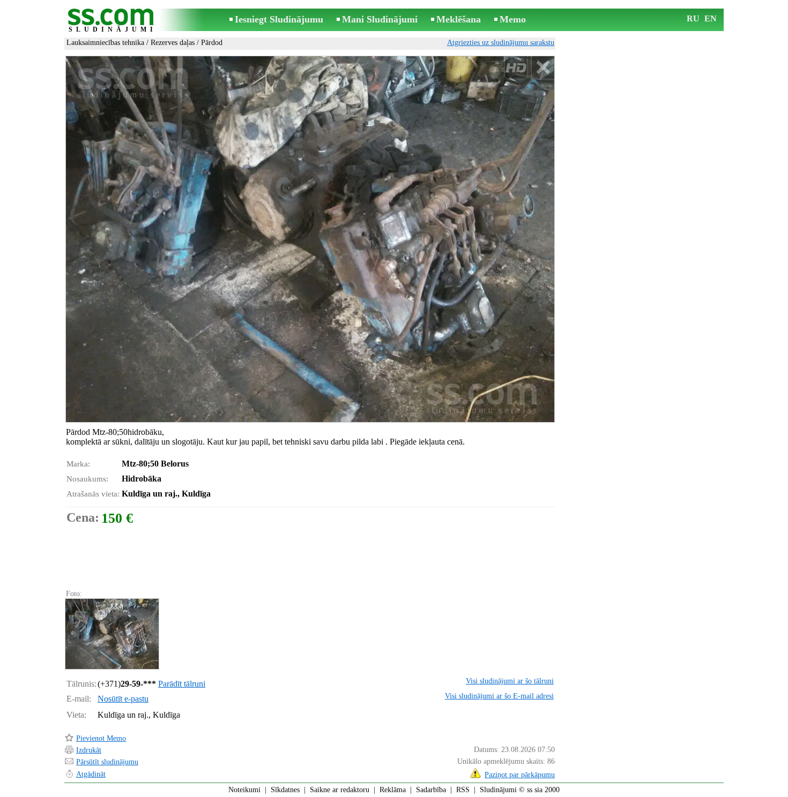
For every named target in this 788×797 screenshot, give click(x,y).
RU (693, 18)
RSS (463, 790)
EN (710, 18)
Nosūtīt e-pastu (123, 698)
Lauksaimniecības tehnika (105, 43)
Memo (513, 19)
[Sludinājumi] (112, 20)
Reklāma (393, 790)
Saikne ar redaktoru (339, 790)
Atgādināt (91, 774)
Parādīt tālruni (181, 683)
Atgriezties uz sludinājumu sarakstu (500, 43)
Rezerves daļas (173, 43)
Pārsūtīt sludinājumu (107, 762)
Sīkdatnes (285, 790)
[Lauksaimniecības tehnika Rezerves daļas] (111, 634)
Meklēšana (458, 19)
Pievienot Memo (101, 738)
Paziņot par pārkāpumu (520, 775)
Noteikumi (244, 790)
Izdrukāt (88, 750)
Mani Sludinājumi (380, 19)
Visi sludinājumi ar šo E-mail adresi (499, 696)
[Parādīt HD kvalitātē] (310, 239)
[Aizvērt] (542, 67)
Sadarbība (431, 790)
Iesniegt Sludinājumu (279, 19)
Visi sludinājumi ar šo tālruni (510, 681)
